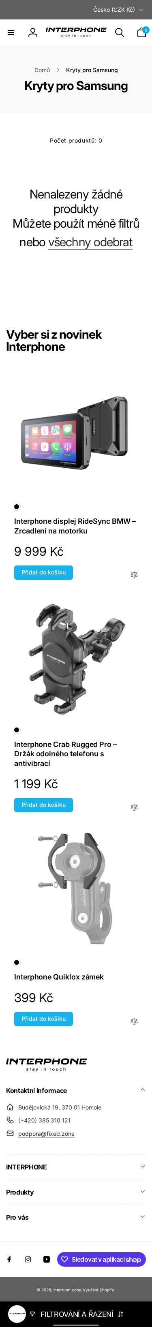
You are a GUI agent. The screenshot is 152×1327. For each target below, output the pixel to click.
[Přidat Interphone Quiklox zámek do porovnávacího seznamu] (134, 1022)
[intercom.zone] (46, 1069)
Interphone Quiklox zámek (59, 977)
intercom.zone (67, 1289)
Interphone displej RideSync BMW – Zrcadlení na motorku (75, 526)
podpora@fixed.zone (46, 1133)
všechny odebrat (90, 242)
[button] (11, 32)
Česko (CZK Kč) (114, 9)
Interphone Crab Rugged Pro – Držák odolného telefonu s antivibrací (65, 754)
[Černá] (16, 506)
